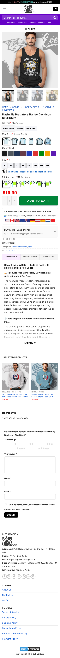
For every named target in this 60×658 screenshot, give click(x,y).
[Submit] (54, 17)
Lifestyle (21, 23)
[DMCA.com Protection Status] (30, 649)
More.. (49, 23)
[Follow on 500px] (28, 576)
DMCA (5, 600)
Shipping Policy (9, 623)
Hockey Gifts (31, 107)
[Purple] (54, 153)
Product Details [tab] (30, 257)
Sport (40, 23)
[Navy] (17, 153)
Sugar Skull (10, 250)
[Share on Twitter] (7, 239)
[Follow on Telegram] (33, 576)
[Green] (42, 153)
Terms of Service (10, 612)
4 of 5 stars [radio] (10, 448)
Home (5, 107)
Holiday (9, 23)
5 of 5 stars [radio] (32, 448)
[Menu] (4, 9)
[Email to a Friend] (10, 239)
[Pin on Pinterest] (14, 239)
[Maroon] (23, 153)
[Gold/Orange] (48, 153)
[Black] (5, 153)
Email (7, 491)
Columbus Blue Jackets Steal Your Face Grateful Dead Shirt (15, 395)
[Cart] (55, 9)
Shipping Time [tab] (48, 257)
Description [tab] (11, 257)
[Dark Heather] (11, 153)
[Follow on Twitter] (14, 576)
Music (31, 23)
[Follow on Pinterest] (23, 576)
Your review (10, 454)
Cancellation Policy (11, 628)
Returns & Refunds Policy (14, 633)
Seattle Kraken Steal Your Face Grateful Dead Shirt (42, 395)
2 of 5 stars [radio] (23, 444)
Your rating (10, 440)
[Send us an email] (19, 576)
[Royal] (29, 153)
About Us (6, 589)
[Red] (35, 153)
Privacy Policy (9, 617)
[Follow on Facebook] (4, 576)
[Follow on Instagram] (9, 576)
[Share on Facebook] (4, 239)
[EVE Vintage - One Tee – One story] (30, 9)
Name (7, 478)
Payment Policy (10, 638)
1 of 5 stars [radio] (8, 444)
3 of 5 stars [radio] (40, 444)
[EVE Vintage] (9, 541)
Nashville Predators (19, 247)
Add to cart (38, 201)
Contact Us (7, 595)
